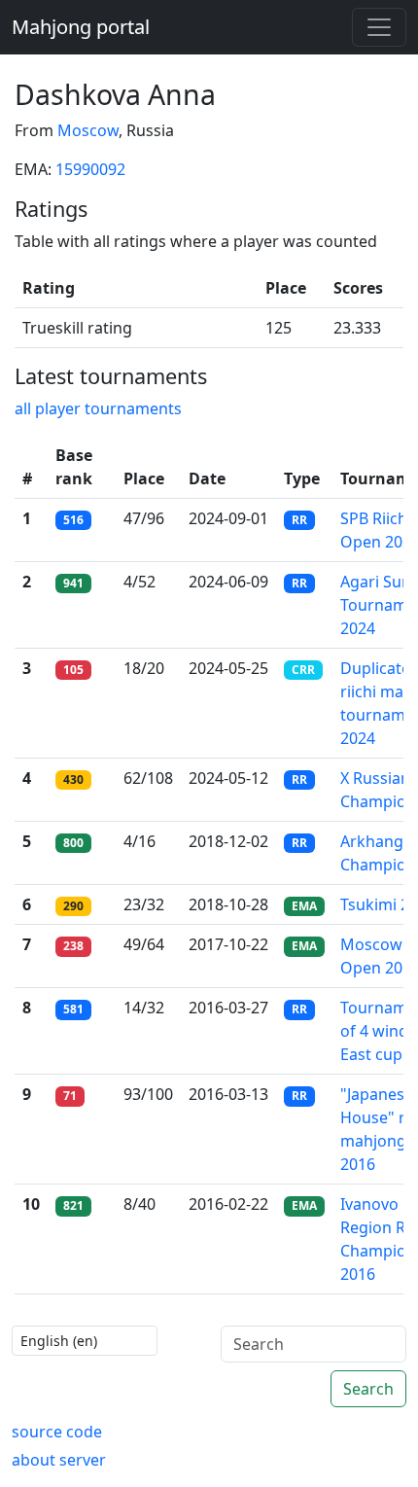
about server (59, 1459)
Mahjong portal (81, 27)
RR (299, 520)
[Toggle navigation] (379, 27)
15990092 (90, 169)
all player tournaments (98, 408)
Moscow (88, 130)
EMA (304, 906)
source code (57, 1431)
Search (368, 1388)
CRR (303, 669)
